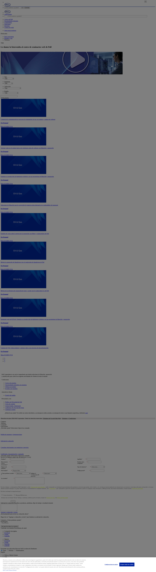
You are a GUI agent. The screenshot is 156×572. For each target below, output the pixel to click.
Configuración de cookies (111, 564)
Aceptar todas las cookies (126, 564)
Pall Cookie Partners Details (10, 570)
